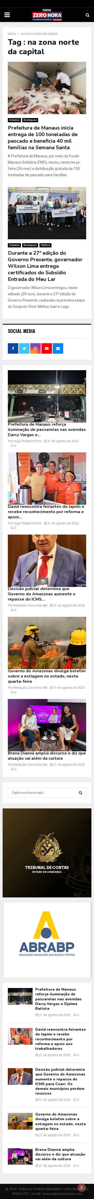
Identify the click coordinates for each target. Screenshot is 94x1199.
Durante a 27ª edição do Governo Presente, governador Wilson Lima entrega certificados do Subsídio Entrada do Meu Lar (45, 266)
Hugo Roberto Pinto (27, 441)
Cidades (14, 120)
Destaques (30, 120)
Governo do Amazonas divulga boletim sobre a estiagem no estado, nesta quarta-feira (47, 676)
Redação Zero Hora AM (30, 605)
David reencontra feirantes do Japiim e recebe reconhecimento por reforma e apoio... (46, 512)
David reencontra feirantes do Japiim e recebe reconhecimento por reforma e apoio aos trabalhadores (60, 1039)
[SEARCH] (80, 792)
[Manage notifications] (82, 1187)
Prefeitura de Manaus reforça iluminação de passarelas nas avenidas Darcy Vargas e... (47, 429)
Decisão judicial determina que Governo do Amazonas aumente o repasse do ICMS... (41, 594)
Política (45, 245)
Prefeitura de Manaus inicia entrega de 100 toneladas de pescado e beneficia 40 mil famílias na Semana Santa (43, 137)
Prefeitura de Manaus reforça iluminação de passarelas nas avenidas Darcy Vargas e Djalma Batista (58, 999)
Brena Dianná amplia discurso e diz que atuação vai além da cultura (47, 755)
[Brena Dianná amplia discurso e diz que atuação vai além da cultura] (47, 725)
